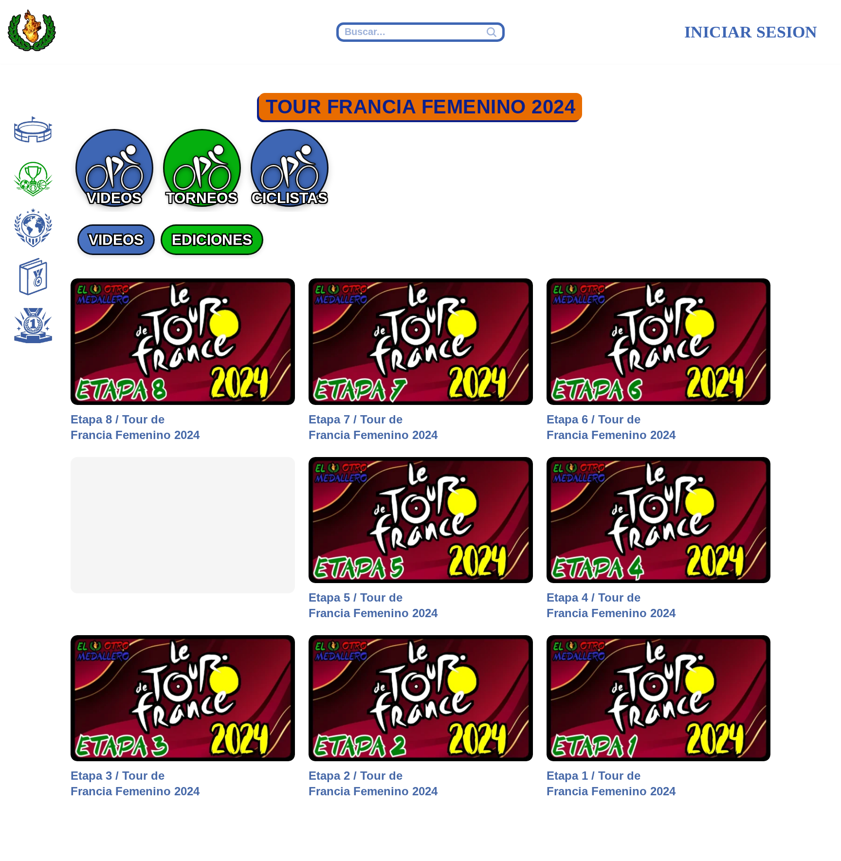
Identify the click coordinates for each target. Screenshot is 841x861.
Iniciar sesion (750, 32)
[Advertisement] (183, 525)
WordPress (197, 840)
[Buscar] (493, 32)
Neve (22, 840)
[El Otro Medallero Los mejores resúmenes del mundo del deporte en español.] (31, 32)
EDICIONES (212, 240)
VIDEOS (116, 240)
